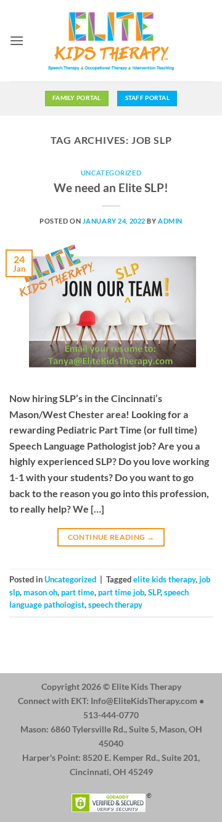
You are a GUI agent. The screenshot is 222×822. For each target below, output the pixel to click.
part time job (121, 592)
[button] (16, 40)
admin (170, 221)
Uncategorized (111, 173)
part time (77, 592)
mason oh (40, 592)
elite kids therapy (164, 579)
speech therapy (115, 605)
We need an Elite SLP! (111, 187)
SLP (154, 592)
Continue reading (111, 537)
